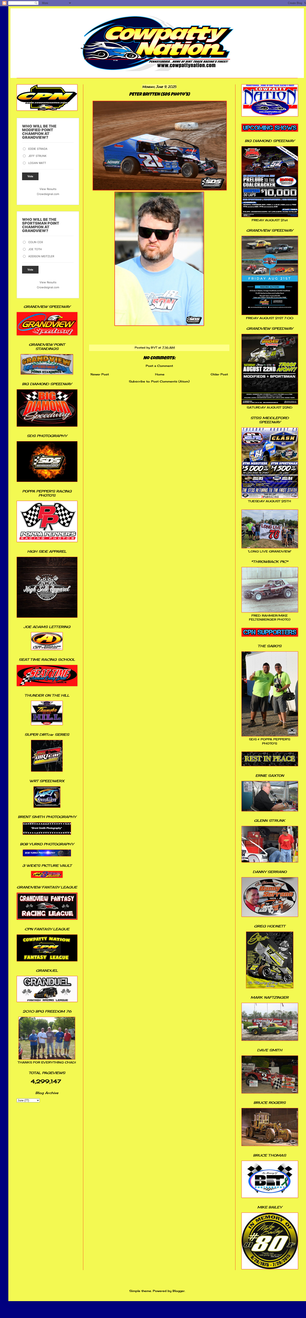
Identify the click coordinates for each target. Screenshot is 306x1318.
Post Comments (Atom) (170, 381)
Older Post (219, 374)
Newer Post (100, 374)
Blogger (179, 1291)
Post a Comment (159, 365)
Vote (30, 176)
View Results (48, 189)
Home (159, 374)
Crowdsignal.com (48, 194)
